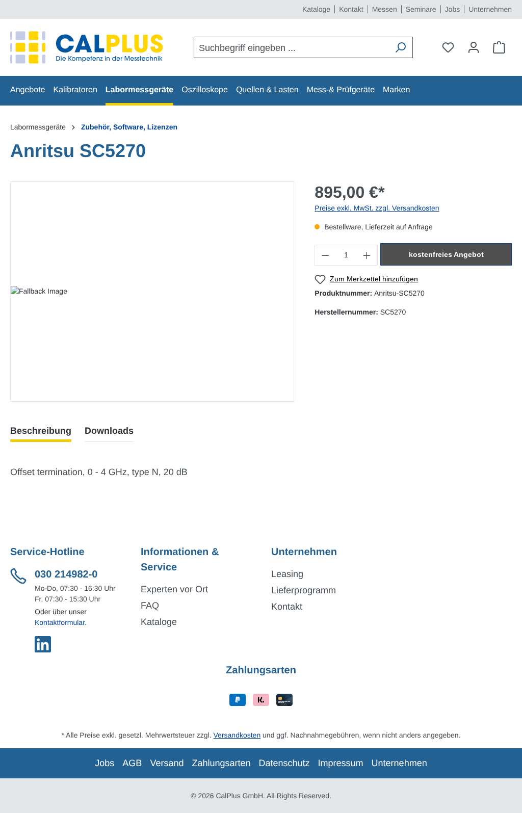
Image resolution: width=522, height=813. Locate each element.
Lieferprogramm (303, 590)
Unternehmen (490, 9)
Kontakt (351, 9)
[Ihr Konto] (473, 47)
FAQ (150, 605)
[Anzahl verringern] (325, 255)
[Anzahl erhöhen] (367, 255)
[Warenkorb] (499, 47)
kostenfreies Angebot (446, 254)
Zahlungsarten (221, 763)
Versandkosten (237, 735)
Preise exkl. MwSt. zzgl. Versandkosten (377, 208)
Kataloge (316, 9)
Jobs (452, 9)
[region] (152, 291)
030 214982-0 (66, 574)
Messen (384, 9)
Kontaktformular (60, 622)
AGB (132, 763)
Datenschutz (284, 763)
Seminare (421, 9)
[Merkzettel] (448, 47)
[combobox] (291, 47)
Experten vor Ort (174, 589)
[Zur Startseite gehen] (86, 47)
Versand (167, 763)
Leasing (287, 574)
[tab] (40, 431)
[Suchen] (400, 47)
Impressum (340, 763)
